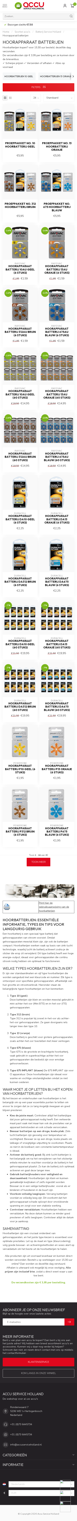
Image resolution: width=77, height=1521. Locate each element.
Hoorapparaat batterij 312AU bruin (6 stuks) (20, 332)
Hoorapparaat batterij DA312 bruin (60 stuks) (20, 707)
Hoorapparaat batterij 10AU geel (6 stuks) (20, 269)
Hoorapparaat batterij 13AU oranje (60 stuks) (56, 394)
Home (6, 31)
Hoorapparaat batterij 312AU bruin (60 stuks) (20, 457)
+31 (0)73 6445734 (21, 1424)
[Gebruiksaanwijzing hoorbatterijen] (7, 906)
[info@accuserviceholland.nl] (67, 1496)
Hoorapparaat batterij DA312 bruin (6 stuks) (20, 582)
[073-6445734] (67, 1485)
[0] (72, 5)
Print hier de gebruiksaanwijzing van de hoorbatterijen (54, 906)
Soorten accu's (22, 31)
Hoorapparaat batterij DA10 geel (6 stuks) (20, 519)
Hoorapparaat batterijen (15, 35)
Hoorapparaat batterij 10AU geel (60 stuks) (20, 394)
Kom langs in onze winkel (38, 1373)
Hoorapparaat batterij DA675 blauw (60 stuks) (57, 707)
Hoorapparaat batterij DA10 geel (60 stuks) (20, 644)
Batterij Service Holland (48, 31)
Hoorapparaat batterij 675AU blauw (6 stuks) (57, 332)
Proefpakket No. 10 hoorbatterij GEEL (20, 145)
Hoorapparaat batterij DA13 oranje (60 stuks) (56, 644)
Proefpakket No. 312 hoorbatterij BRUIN (20, 205)
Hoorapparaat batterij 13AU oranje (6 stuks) (56, 269)
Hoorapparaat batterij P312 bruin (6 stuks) (20, 832)
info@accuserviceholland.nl (26, 1444)
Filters (36, 87)
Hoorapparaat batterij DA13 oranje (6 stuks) (56, 519)
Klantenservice (38, 1362)
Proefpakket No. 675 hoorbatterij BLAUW (57, 207)
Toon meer (38, 862)
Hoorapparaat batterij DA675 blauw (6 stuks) (57, 582)
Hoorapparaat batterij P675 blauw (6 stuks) (57, 832)
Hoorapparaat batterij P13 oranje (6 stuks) (57, 769)
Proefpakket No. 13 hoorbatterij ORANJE (57, 146)
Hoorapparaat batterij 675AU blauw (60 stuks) (57, 457)
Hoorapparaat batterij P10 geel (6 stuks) (20, 769)
